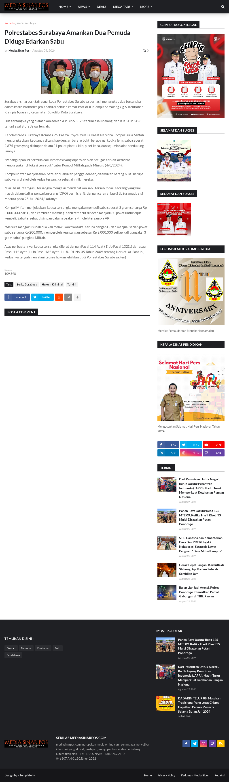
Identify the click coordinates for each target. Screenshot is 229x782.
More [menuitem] (144, 7)
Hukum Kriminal (52, 284)
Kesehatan (43, 648)
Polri (57, 648)
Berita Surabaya (26, 23)
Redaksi (219, 775)
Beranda (9, 23)
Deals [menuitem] (101, 7)
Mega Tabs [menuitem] (122, 7)
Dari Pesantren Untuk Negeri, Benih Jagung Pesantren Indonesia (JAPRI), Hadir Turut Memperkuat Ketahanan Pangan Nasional (201, 488)
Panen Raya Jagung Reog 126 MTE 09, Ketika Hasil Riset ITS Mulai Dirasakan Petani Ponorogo (200, 517)
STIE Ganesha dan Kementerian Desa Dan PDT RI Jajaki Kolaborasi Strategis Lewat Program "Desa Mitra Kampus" (201, 544)
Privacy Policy (166, 775)
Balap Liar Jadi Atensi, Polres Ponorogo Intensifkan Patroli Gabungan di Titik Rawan (199, 592)
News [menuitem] (82, 7)
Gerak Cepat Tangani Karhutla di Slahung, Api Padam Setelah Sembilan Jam (201, 569)
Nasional (26, 648)
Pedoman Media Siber (195, 775)
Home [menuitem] (63, 7)
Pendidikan (13, 655)
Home (148, 775)
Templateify (27, 775)
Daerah (11, 648)
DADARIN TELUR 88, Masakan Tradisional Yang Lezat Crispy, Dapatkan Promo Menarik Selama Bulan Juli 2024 (199, 704)
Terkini (71, 284)
